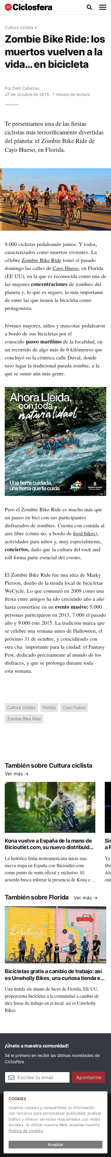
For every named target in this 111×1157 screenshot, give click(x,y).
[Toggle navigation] (102, 7)
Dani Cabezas (25, 88)
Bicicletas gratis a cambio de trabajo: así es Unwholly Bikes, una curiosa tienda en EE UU (54, 978)
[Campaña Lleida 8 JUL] (55, 441)
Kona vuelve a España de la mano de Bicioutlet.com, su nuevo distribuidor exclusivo (49, 847)
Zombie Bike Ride (41, 259)
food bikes (84, 533)
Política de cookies (26, 1130)
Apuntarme (88, 1077)
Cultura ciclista (19, 27)
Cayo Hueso (65, 267)
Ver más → (17, 774)
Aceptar (55, 1144)
